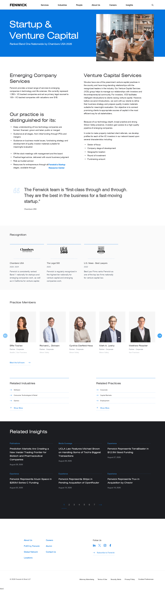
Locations (28, 557)
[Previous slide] (5, 335)
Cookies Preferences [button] (145, 579)
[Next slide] (159, 335)
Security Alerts (116, 579)
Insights (129, 5)
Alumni (49, 546)
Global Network (31, 551)
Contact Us (51, 551)
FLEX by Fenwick (32, 546)
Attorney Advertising (86, 579)
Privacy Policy (130, 579)
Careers (113, 5)
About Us (96, 5)
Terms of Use (102, 579)
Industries (62, 5)
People (79, 5)
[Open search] (152, 5)
